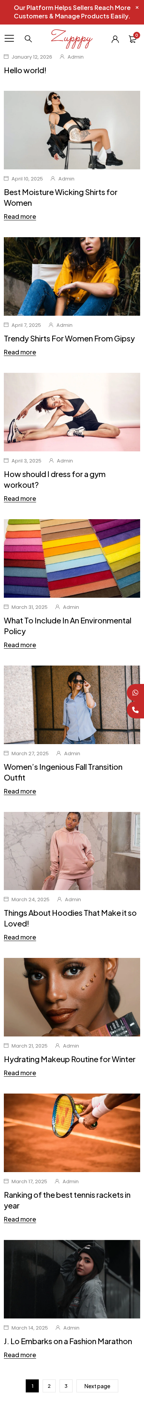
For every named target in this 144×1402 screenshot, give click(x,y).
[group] (72, 1279)
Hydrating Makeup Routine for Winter (70, 1059)
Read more (20, 216)
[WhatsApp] (135, 692)
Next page (97, 1385)
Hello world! (25, 70)
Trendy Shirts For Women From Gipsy (69, 338)
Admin (76, 57)
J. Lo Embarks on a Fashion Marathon (68, 1341)
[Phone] (135, 709)
